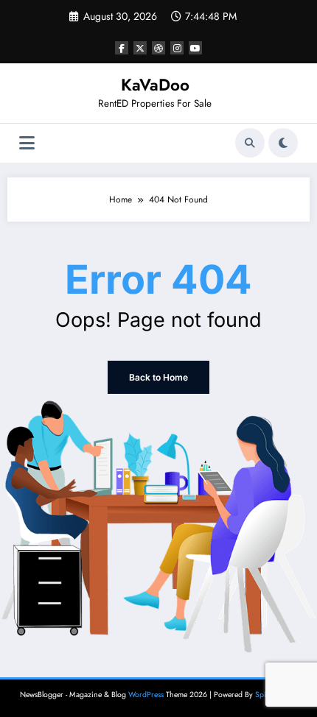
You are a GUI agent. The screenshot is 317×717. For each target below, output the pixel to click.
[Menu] (26, 143)
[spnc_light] (283, 143)
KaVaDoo (155, 84)
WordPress (146, 694)
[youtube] (195, 47)
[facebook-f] (121, 47)
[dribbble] (158, 47)
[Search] (250, 143)
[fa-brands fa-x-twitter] (140, 47)
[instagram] (177, 47)
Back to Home (158, 377)
